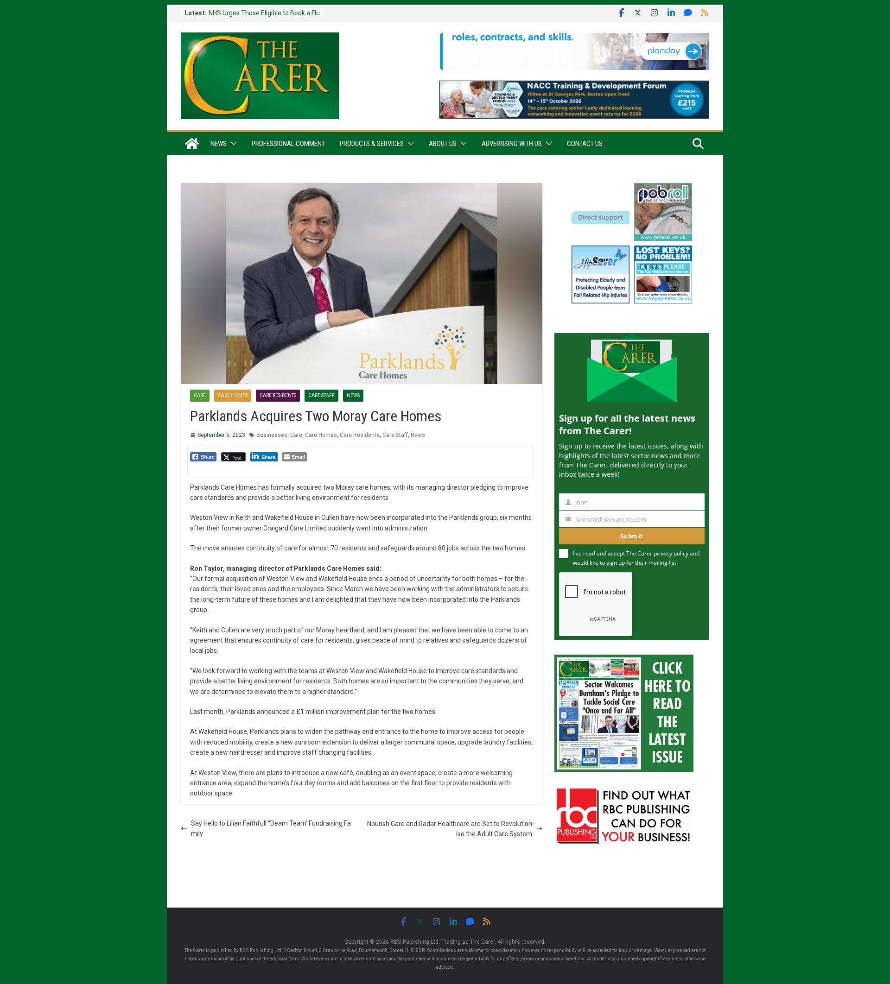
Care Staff (321, 395)
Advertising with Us (512, 143)
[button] (232, 144)
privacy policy (671, 553)
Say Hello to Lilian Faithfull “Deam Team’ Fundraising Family (271, 828)
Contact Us (585, 143)
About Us (443, 143)
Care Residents (278, 395)
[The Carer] (192, 143)
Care (200, 395)
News (218, 143)
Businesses (271, 435)
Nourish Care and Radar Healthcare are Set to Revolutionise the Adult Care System (449, 829)
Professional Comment (288, 143)
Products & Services (372, 143)
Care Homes (233, 395)
